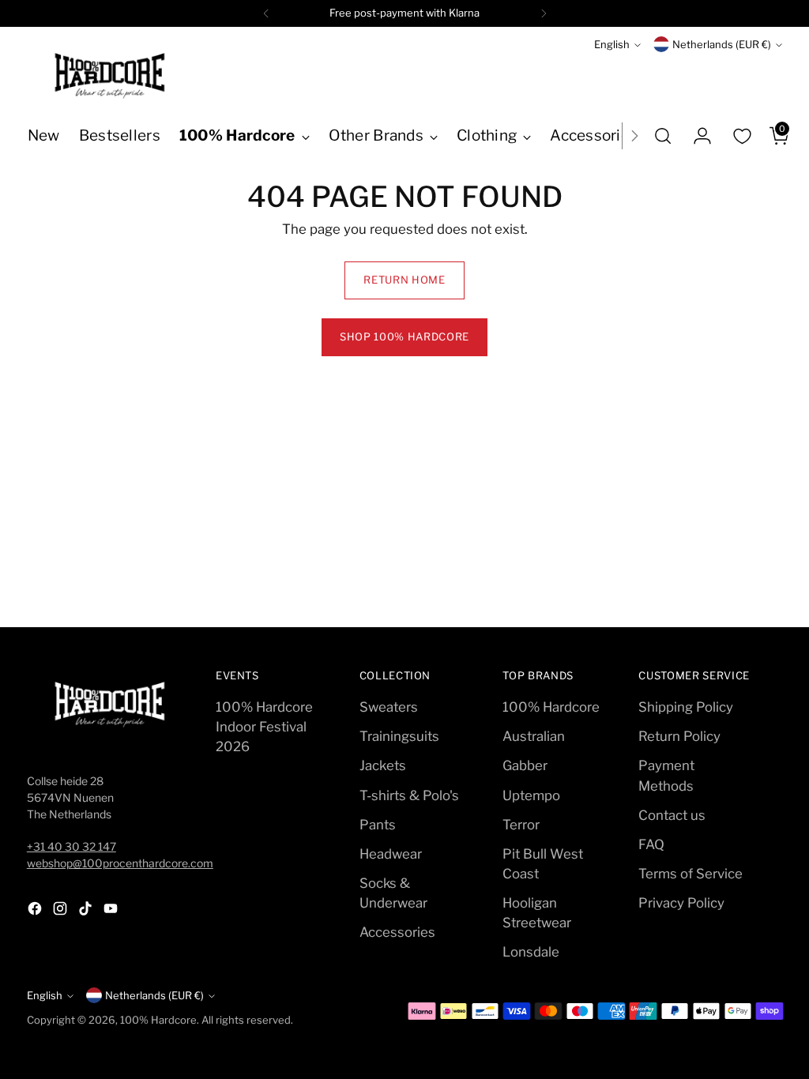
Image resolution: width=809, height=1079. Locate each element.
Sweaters (388, 707)
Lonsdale (530, 952)
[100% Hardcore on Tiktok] (86, 911)
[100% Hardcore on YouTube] (112, 911)
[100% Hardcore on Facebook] (36, 911)
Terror (521, 825)
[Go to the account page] (696, 136)
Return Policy (679, 736)
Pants (377, 825)
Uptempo (531, 795)
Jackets (382, 765)
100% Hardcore (551, 707)
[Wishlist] (742, 136)
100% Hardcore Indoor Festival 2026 (264, 726)
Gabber (524, 765)
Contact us (672, 815)
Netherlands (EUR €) (721, 44)
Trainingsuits (399, 736)
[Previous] (266, 13)
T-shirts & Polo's (409, 795)
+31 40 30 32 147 (71, 846)
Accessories (397, 932)
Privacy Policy (681, 903)
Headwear (390, 854)
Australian (533, 736)
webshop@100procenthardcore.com (120, 863)
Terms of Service (690, 874)
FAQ (651, 844)
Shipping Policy (685, 707)
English (612, 44)
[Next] (543, 13)
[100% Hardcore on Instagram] (61, 911)
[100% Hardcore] (110, 76)
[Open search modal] (663, 136)
